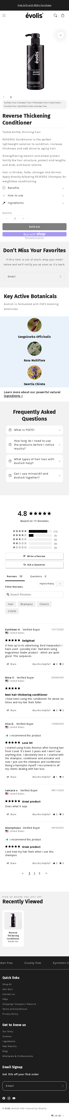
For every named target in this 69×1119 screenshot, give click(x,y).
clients (44, 604)
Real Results (9, 1046)
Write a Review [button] (36, 556)
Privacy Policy (10, 1014)
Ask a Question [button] (36, 564)
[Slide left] (4, 97)
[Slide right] (11, 97)
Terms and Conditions (14, 1009)
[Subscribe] (61, 276)
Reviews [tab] (12, 576)
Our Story (7, 1031)
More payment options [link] (34, 238)
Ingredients (8, 1041)
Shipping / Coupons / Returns (19, 1004)
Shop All (7, 984)
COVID (12, 611)
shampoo (26, 604)
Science (6, 1036)
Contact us (8, 994)
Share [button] (13, 664)
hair (10, 604)
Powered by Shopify (36, 1108)
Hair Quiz (7, 989)
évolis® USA (18, 1108)
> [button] (46, 873)
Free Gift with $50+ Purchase (34, 5)
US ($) (58, 1115)
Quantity (7, 213)
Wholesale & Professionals (17, 1056)
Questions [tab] (36, 576)
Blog (4, 1051)
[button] (4, 15)
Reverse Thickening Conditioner (13, 935)
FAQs (5, 999)
